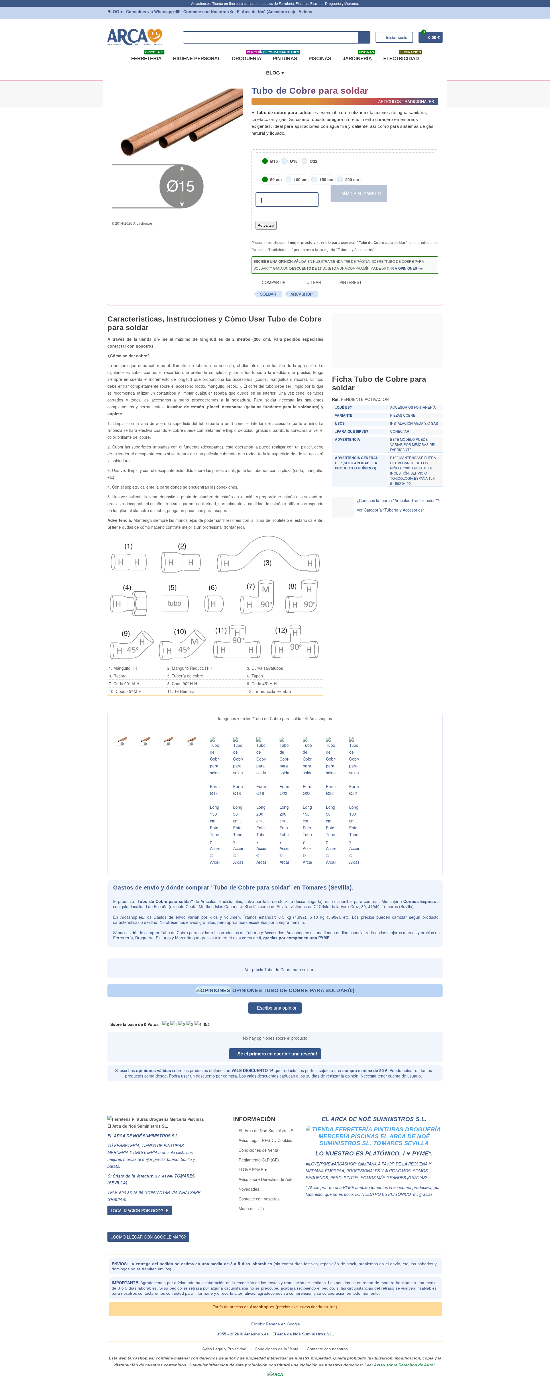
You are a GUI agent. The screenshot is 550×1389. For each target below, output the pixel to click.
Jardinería (358, 56)
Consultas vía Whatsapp (153, 11)
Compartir (273, 282)
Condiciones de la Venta (276, 1349)
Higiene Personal (197, 58)
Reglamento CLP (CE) (259, 1160)
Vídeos (305, 11)
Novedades (249, 1189)
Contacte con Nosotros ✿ (208, 11)
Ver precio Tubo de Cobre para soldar (278, 969)
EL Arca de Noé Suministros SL (267, 1130)
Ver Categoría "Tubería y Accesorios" (390, 510)
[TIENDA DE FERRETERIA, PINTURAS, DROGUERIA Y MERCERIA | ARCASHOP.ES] (142, 37)
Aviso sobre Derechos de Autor (267, 1179)
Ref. (336, 399)
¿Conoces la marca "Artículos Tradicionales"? (398, 500)
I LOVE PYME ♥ (253, 1169)
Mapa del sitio (251, 1208)
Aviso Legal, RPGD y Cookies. (266, 1140)
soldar (268, 294)
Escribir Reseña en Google (275, 1324)
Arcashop (301, 294)
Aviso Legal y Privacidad (224, 1349)
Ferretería (147, 56)
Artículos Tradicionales (221, 901)
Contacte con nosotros (259, 1199)
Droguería (247, 56)
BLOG (115, 11)
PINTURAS (283, 56)
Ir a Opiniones (404, 269)
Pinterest (350, 282)
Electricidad (402, 56)
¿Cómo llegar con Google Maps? (148, 1237)
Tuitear (312, 282)
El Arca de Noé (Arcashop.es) (265, 11)
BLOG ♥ (275, 73)
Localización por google (139, 1210)
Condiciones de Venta (258, 1150)
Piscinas (320, 58)
